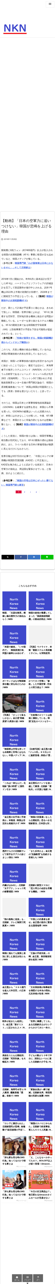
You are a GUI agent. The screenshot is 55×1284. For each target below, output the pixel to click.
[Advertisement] (27, 68)
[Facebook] (21, 557)
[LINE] (47, 557)
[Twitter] (8, 557)
